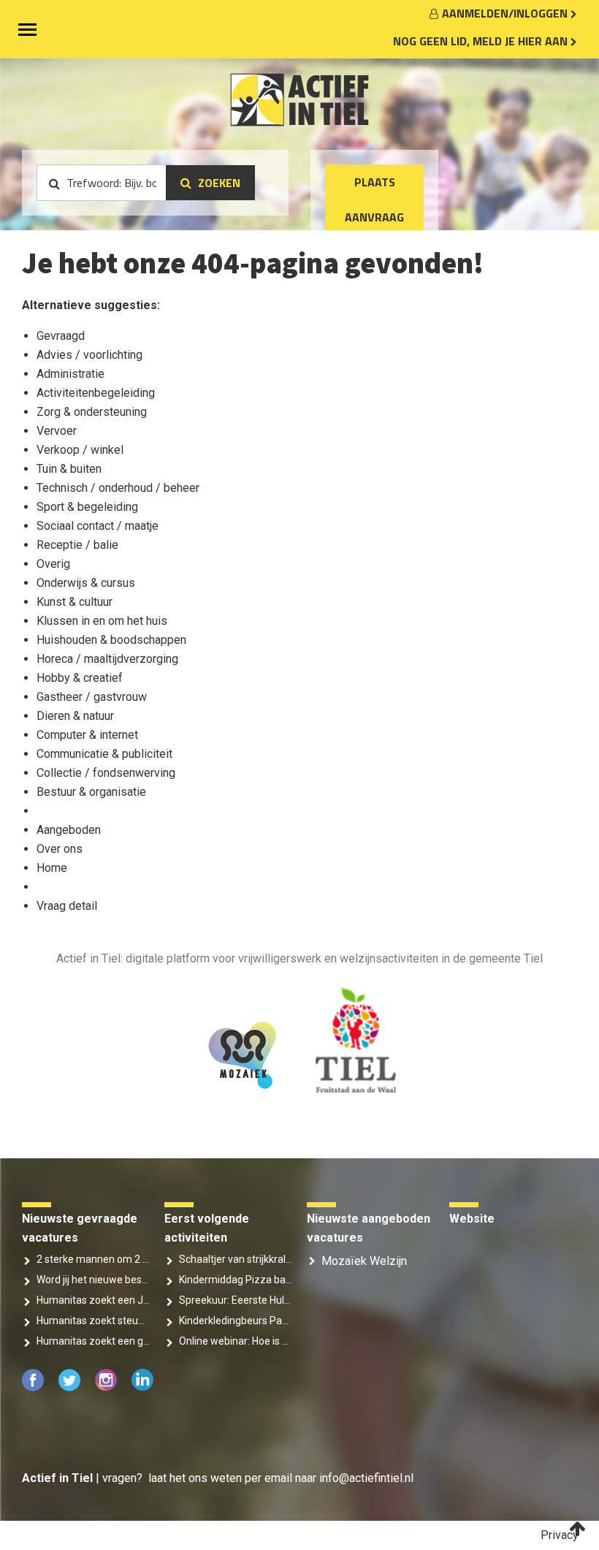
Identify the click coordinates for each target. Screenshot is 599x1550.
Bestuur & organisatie (91, 792)
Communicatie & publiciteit (104, 754)
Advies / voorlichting (89, 355)
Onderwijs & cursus (86, 583)
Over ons (60, 849)
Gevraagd (61, 336)
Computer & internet (87, 735)
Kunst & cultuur (74, 602)
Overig (53, 564)
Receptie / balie (77, 545)
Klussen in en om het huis (102, 621)
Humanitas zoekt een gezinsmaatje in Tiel (93, 1341)
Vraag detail (67, 906)
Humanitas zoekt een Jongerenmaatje (93, 1300)
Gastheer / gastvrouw (92, 697)
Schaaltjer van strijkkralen (235, 1259)
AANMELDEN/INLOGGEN (506, 13)
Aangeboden (69, 830)
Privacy (560, 1535)
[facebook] (34, 1387)
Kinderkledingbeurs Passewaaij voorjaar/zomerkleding (235, 1320)
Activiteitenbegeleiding (96, 393)
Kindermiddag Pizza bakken (235, 1279)
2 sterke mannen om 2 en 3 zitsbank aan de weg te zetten (93, 1259)
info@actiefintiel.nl (366, 1478)
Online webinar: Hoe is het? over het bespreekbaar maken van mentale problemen (235, 1341)
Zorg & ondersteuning (92, 412)
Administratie (70, 374)
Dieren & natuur (75, 716)
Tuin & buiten (69, 469)
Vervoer (57, 431)
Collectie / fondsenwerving (106, 773)
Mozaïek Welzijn (364, 1261)
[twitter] (70, 1387)
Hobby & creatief (80, 678)
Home (52, 868)
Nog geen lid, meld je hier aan (482, 41)
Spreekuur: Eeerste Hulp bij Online (235, 1300)
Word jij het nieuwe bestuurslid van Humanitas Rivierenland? (93, 1279)
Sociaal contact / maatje (98, 526)
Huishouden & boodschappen (111, 640)
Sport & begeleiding (87, 507)
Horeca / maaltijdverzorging (107, 659)
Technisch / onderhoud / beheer (118, 488)
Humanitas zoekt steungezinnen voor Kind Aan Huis (93, 1320)
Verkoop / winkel (80, 450)
